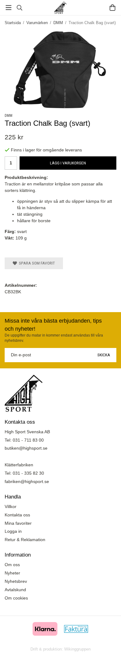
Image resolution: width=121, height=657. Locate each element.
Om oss (12, 564)
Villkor (10, 506)
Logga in (13, 531)
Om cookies (16, 598)
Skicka (103, 354)
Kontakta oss (17, 514)
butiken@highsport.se (26, 448)
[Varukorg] (112, 7)
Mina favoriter (18, 523)
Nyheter (12, 572)
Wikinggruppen (77, 649)
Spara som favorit (36, 263)
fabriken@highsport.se (27, 481)
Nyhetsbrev (16, 581)
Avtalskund (15, 589)
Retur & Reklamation (25, 539)
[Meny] (8, 7)
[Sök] (19, 8)
